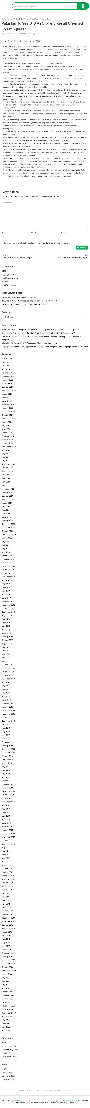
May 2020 (6, 549)
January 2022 (7, 492)
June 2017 (6, 651)
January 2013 (7, 830)
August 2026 (7, 359)
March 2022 (7, 485)
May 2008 (6, 1027)
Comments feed (8, 1076)
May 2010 (6, 942)
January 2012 (7, 872)
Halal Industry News (32, 34)
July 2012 (6, 851)
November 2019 (8, 570)
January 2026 (7, 380)
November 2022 (8, 464)
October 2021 (7, 496)
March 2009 (7, 992)
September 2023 (9, 447)
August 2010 (7, 932)
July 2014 (6, 767)
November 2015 (8, 714)
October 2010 (7, 925)
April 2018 (6, 629)
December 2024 (8, 411)
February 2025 (8, 404)
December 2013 (8, 791)
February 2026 (8, 376)
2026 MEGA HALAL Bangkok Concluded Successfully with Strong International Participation (40, 329)
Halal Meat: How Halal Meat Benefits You (19, 297)
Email (34, 232)
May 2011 (5, 900)
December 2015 (8, 710)
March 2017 (6, 661)
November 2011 (8, 879)
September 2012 (8, 844)
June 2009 (6, 981)
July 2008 (6, 1020)
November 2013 (8, 795)
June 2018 (6, 622)
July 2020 (6, 542)
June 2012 (6, 854)
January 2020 (7, 563)
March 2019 (6, 598)
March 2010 (6, 949)
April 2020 (6, 552)
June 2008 (6, 1023)
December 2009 (8, 960)
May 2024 (6, 429)
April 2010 (6, 946)
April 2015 (6, 735)
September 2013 (8, 802)
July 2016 (6, 686)
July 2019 (6, 584)
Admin (7, 34)
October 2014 (7, 756)
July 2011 (5, 893)
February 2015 (8, 742)
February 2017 (7, 665)
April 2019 (6, 594)
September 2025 (9, 390)
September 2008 (9, 1013)
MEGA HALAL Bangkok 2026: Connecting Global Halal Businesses (29, 343)
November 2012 (8, 837)
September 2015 (8, 721)
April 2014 (6, 777)
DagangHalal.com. (16, 1101)
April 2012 (6, 861)
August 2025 (7, 394)
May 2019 (6, 591)
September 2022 (9, 471)
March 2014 (6, 781)
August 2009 (7, 974)
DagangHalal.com (25, 1090)
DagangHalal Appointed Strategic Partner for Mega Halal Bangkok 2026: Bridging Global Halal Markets (45, 347)
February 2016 (8, 703)
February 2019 (8, 601)
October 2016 (7, 675)
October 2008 (7, 1009)
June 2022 (6, 475)
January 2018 (7, 636)
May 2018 (6, 626)
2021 (4, 271)
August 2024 (7, 422)
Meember (68, 1090)
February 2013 (8, 826)
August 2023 (7, 450)
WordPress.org (8, 1079)
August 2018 (7, 615)
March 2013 (6, 823)
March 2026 (7, 373)
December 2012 (8, 833)
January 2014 (7, 788)
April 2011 (6, 904)
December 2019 (8, 566)
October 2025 (7, 387)
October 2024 (7, 415)
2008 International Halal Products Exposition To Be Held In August (29, 301)
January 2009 (7, 999)
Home (4, 19)
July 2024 (6, 425)
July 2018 (6, 619)
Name (5, 232)
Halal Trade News (9, 285)
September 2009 (9, 970)
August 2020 (7, 538)
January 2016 (7, 707)
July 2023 (6, 454)
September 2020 (9, 534)
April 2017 (6, 658)
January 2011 (7, 914)
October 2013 (7, 798)
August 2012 (7, 847)
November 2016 (8, 672)
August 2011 (7, 890)
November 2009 (8, 963)
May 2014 (6, 774)
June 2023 (6, 457)
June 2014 (6, 770)
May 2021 (6, 513)
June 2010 (6, 939)
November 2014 (8, 752)
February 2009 (8, 995)
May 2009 (6, 985)
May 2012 (6, 858)
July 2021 (6, 506)
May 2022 (6, 478)
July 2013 (6, 809)
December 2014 (8, 749)
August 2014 (7, 763)
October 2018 (7, 608)
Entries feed (7, 1072)
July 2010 (6, 935)
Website (64, 232)
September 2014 (8, 760)
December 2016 (8, 668)
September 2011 (8, 886)
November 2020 (8, 527)
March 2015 (6, 738)
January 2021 (7, 520)
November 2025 (8, 383)
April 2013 (6, 819)
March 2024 (7, 433)
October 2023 (7, 443)
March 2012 (6, 865)
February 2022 (8, 489)
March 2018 (6, 633)
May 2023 (6, 461)
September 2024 (9, 418)
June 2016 (6, 689)
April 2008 (6, 1030)
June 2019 (6, 587)
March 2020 (7, 556)
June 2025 (6, 397)
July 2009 (6, 978)
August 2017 (7, 643)
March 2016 (6, 700)
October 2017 (7, 640)
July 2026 (6, 362)
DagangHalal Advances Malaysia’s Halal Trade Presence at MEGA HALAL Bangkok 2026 (38, 333)
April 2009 (6, 988)
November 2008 (8, 1006)
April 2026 (6, 369)
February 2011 (7, 911)
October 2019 (7, 573)
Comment (6, 202)
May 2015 (6, 731)
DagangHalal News (9, 274)
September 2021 (8, 499)
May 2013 (6, 816)
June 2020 (6, 545)
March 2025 (7, 401)
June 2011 (6, 897)
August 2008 (7, 1016)
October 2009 (7, 967)
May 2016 (6, 693)
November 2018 (8, 605)
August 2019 (7, 580)
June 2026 (6, 366)
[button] (6, 6)
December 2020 (8, 524)
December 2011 (8, 876)
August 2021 (7, 503)
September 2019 (8, 577)
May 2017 (6, 654)
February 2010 (8, 953)
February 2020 (8, 559)
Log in (4, 1069)
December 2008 (8, 1002)
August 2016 (7, 682)
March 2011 (6, 907)
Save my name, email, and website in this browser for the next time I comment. (37, 243)
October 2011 (7, 883)
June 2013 (6, 812)
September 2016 (8, 679)
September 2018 (8, 612)
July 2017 (6, 647)
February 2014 (8, 784)
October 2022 (7, 468)
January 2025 (7, 408)
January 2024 (7, 440)
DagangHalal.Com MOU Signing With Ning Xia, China (24, 304)
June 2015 (6, 728)
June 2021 (6, 510)
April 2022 (6, 482)
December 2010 (8, 918)
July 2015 (6, 724)
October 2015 (7, 717)
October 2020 (7, 531)
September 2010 (8, 928)
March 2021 (6, 517)
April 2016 (6, 696)
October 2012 (7, 840)
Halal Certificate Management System (48, 1090)
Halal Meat (6, 281)
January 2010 (7, 957)
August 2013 (7, 805)
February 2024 (8, 436)
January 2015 (7, 745)
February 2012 (8, 869)
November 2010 (8, 921)
